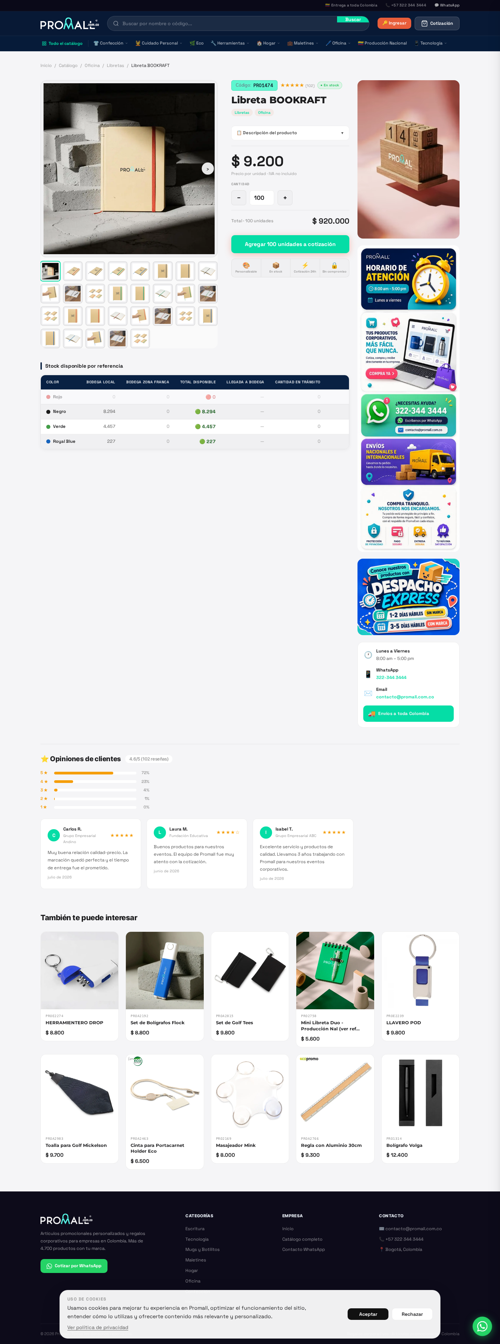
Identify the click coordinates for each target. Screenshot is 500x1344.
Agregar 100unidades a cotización (290, 244)
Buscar (353, 19)
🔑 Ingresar (394, 23)
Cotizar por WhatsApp (78, 1266)
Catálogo (68, 65)
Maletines (300, 43)
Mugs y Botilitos (202, 1249)
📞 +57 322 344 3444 (401, 1239)
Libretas (115, 65)
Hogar (266, 43)
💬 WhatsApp (447, 5)
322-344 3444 (391, 677)
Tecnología (428, 43)
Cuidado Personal (156, 43)
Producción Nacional (382, 43)
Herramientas (228, 43)
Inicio (46, 65)
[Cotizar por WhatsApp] (482, 1326)
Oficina (336, 43)
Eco (196, 43)
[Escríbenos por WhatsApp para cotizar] (408, 398)
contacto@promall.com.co (405, 697)
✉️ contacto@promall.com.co (410, 1229)
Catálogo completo (302, 1239)
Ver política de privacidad (97, 1327)
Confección (108, 43)
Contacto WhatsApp (303, 1249)
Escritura (194, 1229)
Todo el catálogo (66, 43)
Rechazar (412, 1314)
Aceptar (368, 1314)
